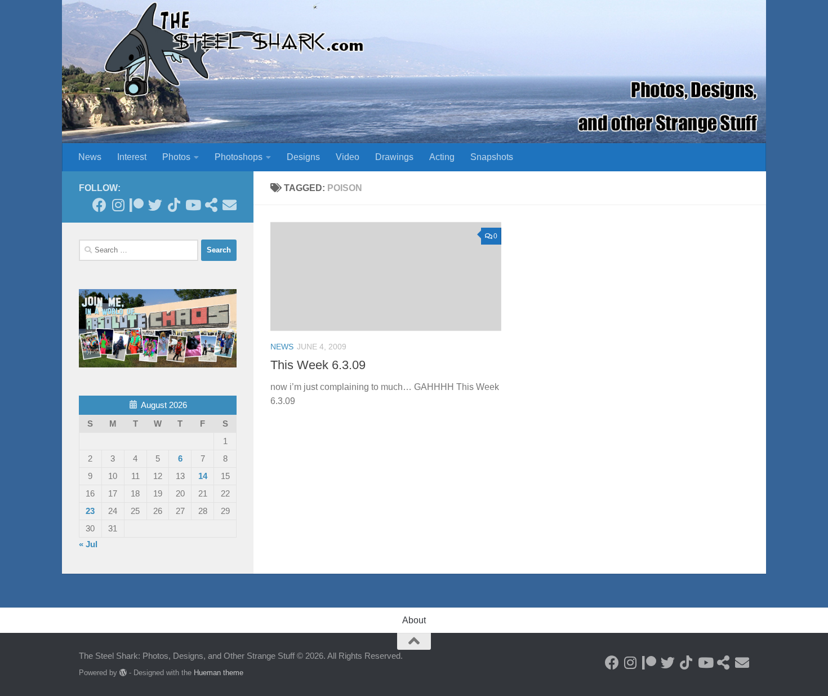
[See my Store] (211, 205)
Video (347, 157)
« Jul (88, 544)
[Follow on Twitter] (155, 205)
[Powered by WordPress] (123, 672)
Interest (131, 157)
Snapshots (491, 157)
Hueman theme (218, 672)
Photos (176, 157)
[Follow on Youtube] (192, 205)
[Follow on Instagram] (118, 205)
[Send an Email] (229, 205)
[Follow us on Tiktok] (174, 205)
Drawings (394, 157)
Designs (303, 157)
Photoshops (238, 157)
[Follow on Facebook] (99, 205)
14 (202, 476)
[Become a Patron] (137, 205)
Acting (442, 157)
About (414, 620)
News (89, 157)
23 (90, 511)
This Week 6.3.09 (318, 365)
